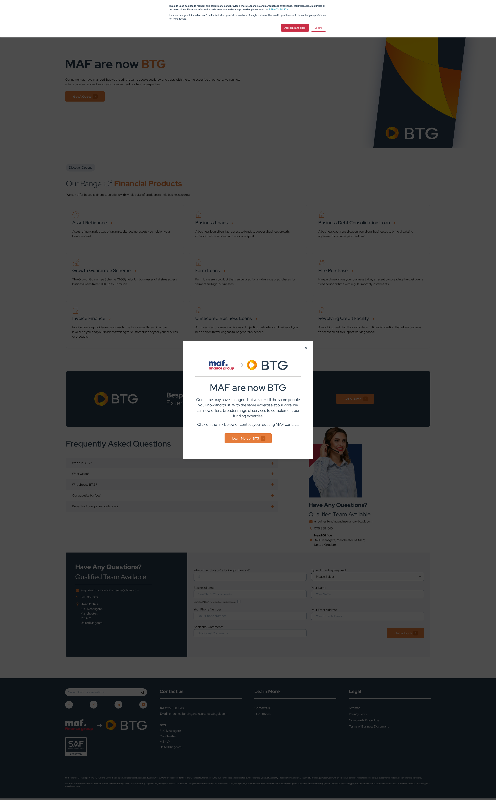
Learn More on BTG (245, 438)
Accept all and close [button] (295, 27)
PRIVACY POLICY (278, 9)
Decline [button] (318, 27)
